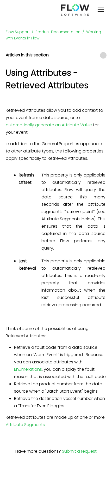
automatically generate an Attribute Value (49, 125)
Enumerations (28, 369)
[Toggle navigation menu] (101, 10)
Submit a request (79, 451)
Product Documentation (57, 31)
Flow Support (18, 31)
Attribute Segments (25, 425)
